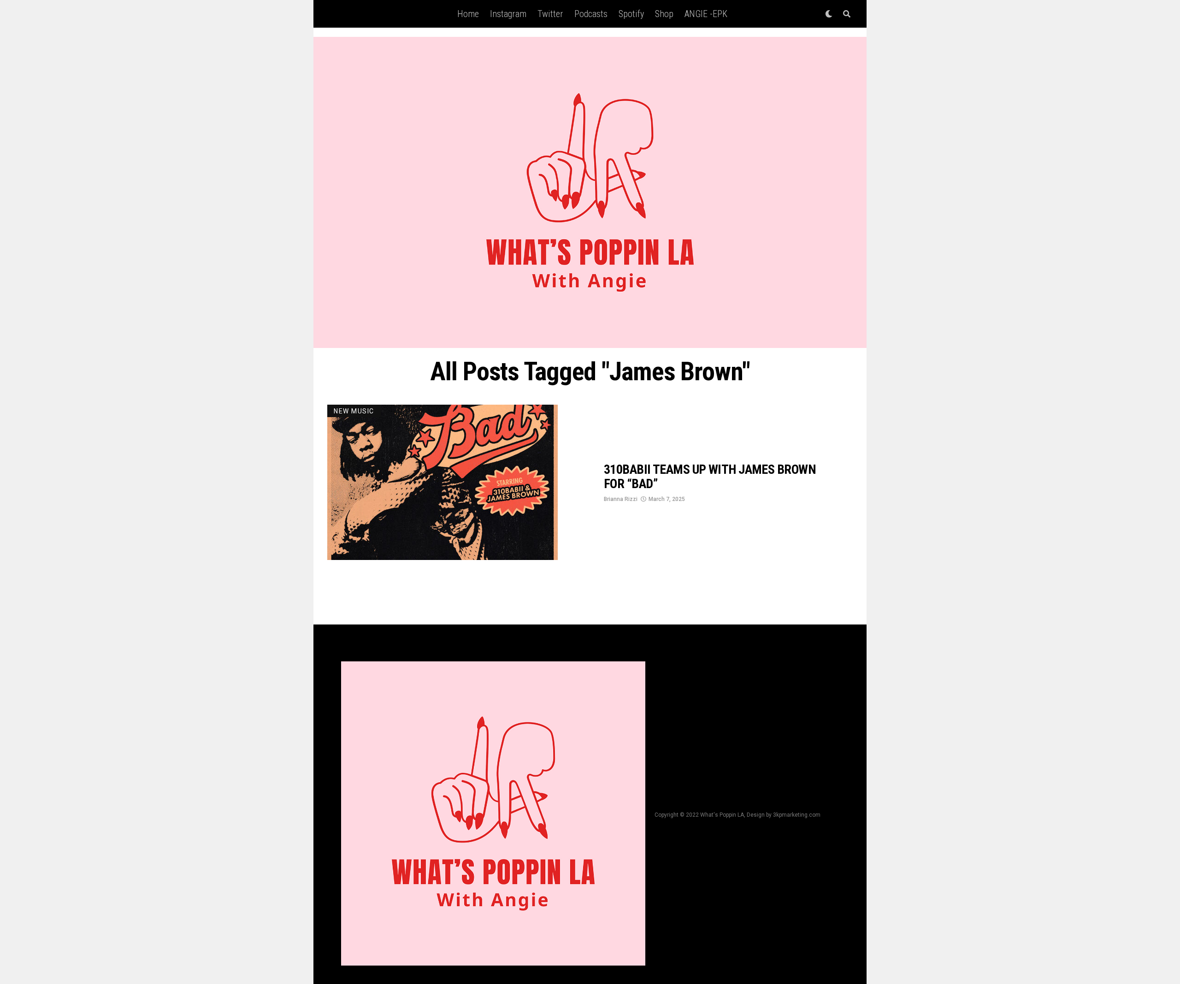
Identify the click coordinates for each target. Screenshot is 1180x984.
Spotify (631, 13)
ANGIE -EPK (705, 13)
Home (468, 13)
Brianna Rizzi (620, 499)
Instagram (508, 13)
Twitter (550, 13)
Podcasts (591, 13)
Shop (664, 13)
